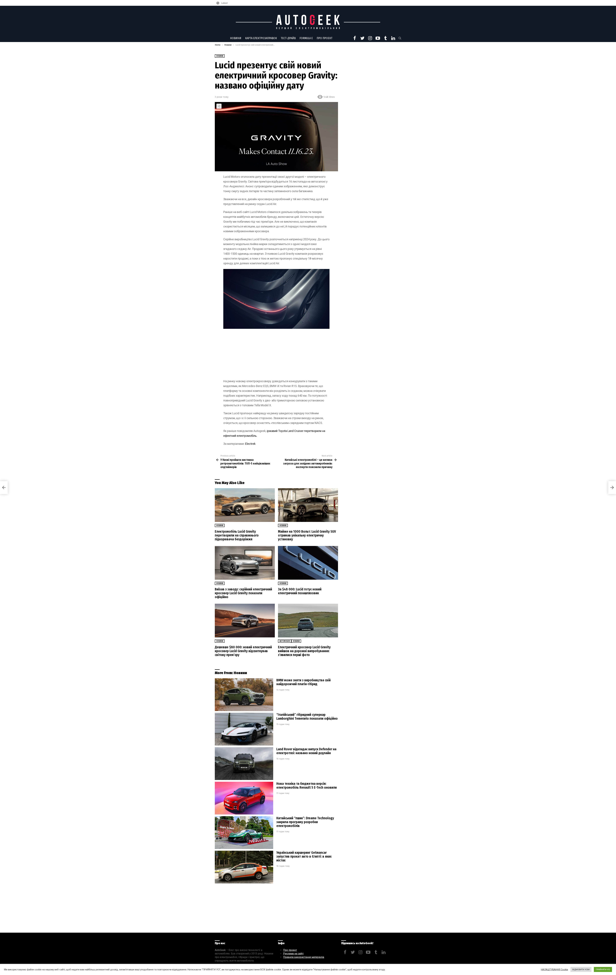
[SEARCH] (400, 38)
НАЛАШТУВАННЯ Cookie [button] (554, 969)
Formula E (306, 38)
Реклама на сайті (293, 953)
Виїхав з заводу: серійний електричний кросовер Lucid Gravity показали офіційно (243, 593)
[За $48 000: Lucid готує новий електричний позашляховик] (308, 563)
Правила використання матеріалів (303, 957)
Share (219, 106)
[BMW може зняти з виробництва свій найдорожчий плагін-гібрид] (244, 694)
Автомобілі (284, 641)
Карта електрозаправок (261, 38)
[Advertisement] (276, 355)
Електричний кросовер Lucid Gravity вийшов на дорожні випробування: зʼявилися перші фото (304, 651)
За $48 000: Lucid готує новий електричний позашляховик (299, 591)
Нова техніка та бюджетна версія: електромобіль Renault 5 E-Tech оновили (306, 786)
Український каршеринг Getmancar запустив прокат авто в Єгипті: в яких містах (304, 856)
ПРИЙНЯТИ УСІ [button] (603, 969)
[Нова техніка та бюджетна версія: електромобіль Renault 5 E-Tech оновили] (244, 798)
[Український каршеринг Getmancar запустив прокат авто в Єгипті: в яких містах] (244, 867)
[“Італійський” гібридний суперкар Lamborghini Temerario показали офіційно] (244, 729)
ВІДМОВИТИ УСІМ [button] (581, 969)
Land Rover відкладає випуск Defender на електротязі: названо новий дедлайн (306, 751)
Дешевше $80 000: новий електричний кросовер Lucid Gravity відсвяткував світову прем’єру (243, 651)
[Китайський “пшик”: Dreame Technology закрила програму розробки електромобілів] (244, 832)
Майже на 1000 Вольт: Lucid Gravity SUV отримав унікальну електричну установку (307, 535)
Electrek (250, 443)
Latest (224, 3)
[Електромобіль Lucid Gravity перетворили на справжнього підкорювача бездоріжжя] (245, 505)
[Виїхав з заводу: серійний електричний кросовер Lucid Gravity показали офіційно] (245, 563)
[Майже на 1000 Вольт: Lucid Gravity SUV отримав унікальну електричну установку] (308, 505)
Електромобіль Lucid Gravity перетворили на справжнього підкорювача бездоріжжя (237, 535)
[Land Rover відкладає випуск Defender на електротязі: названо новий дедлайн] (244, 763)
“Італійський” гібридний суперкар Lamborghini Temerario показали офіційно (307, 717)
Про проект (324, 38)
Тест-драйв (288, 38)
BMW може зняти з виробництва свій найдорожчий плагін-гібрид (303, 682)
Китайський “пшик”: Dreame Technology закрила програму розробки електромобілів (305, 822)
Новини (235, 38)
